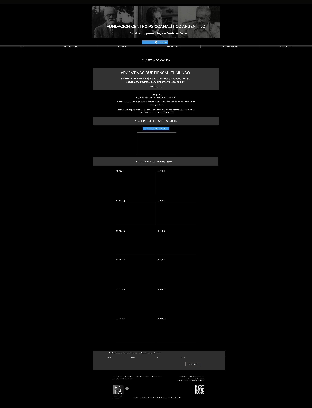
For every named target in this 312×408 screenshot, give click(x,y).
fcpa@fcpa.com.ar (126, 379)
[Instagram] (127, 388)
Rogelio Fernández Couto (171, 33)
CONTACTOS (167, 112)
